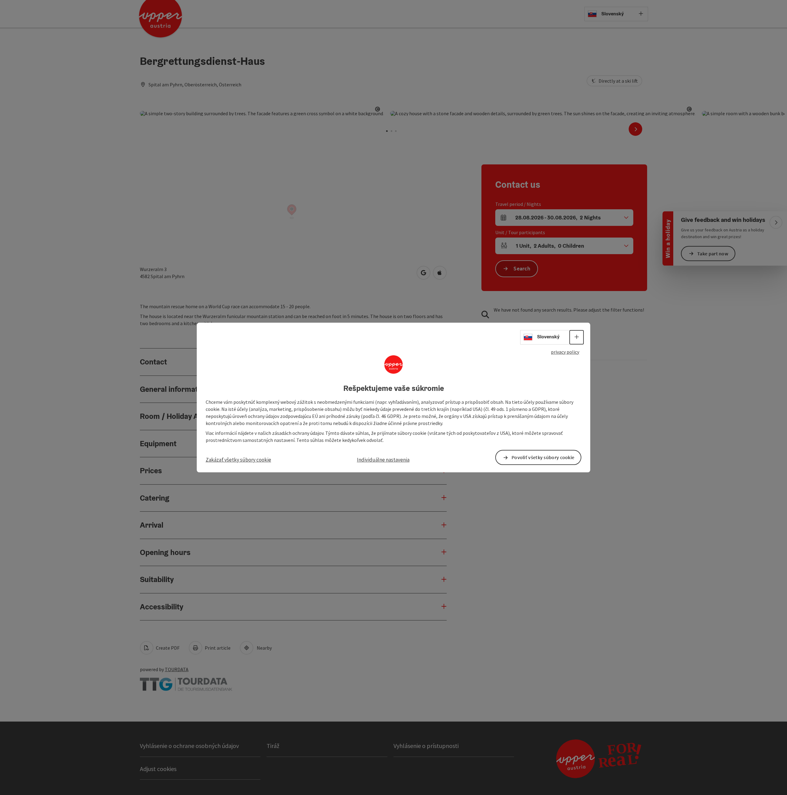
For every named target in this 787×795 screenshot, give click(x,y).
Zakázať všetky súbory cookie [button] (238, 459)
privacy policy (565, 352)
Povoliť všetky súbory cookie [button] (543, 457)
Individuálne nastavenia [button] (383, 459)
